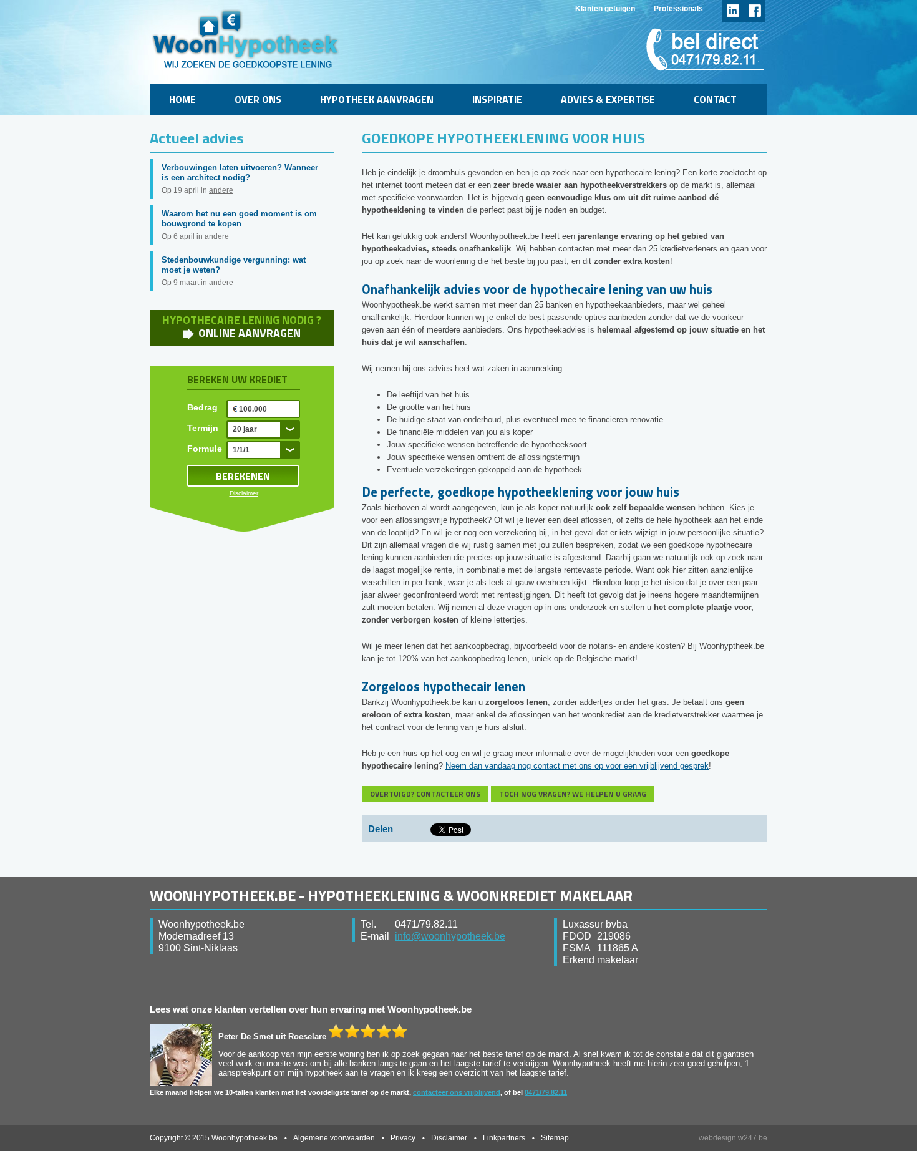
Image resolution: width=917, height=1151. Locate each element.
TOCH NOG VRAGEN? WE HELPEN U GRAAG (572, 794)
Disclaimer (244, 493)
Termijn (202, 428)
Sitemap (555, 1138)
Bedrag (202, 407)
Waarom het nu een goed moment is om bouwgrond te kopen (239, 218)
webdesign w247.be (733, 1138)
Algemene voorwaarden (334, 1138)
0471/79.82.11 (546, 1092)
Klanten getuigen (605, 8)
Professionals (678, 8)
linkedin (733, 11)
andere (221, 190)
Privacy (403, 1138)
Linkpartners (504, 1138)
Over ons (258, 99)
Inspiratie (497, 99)
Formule (204, 449)
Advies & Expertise (608, 99)
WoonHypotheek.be (245, 39)
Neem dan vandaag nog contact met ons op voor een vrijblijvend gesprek (577, 765)
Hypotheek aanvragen (377, 99)
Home (182, 99)
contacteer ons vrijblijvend (456, 1092)
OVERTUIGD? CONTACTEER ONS (425, 794)
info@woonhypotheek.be (450, 936)
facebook (754, 11)
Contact (715, 99)
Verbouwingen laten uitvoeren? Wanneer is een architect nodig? (240, 172)
